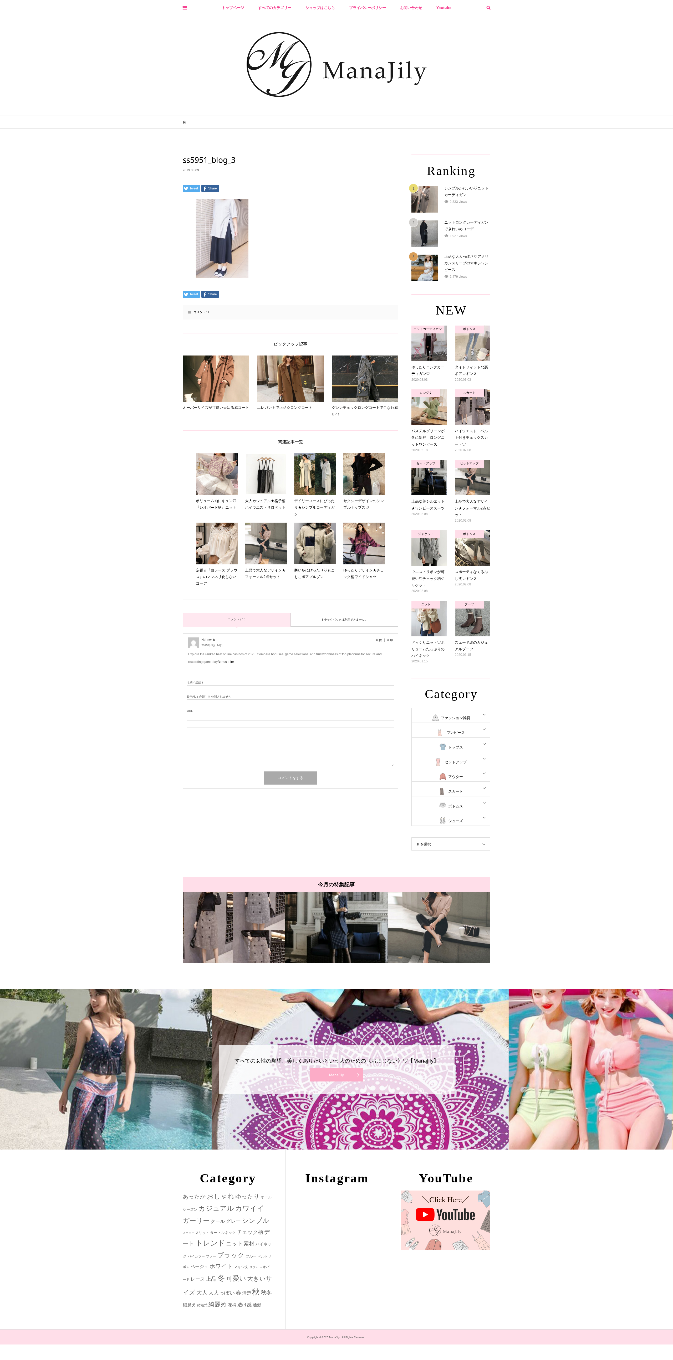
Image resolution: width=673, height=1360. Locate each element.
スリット (202, 1233)
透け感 (244, 1304)
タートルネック (223, 1232)
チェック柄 (250, 1232)
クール (218, 1221)
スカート (455, 791)
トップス (455, 747)
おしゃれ (220, 1196)
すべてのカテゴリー (274, 8)
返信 (379, 640)
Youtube (443, 8)
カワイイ (249, 1208)
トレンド (210, 1243)
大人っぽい (221, 1293)
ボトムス (455, 806)
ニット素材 (240, 1243)
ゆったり (247, 1196)
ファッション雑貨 (455, 718)
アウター (455, 777)
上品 (211, 1279)
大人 (201, 1293)
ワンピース (455, 732)
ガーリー (196, 1220)
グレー (233, 1221)
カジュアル (216, 1208)
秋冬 (266, 1293)
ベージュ (199, 1266)
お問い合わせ (411, 8)
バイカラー (196, 1256)
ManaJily (336, 1075)
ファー (211, 1256)
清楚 (246, 1293)
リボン (253, 1267)
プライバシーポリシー (367, 8)
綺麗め (217, 1304)
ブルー (251, 1256)
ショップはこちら (320, 8)
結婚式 (202, 1305)
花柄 (232, 1304)
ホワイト (221, 1266)
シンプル (255, 1220)
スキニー (188, 1232)
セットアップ (456, 762)
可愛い (236, 1278)
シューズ (455, 821)
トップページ (233, 8)
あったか (194, 1196)
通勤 (257, 1304)
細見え (189, 1304)
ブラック (230, 1255)
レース (198, 1279)
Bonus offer (226, 662)
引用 (390, 640)
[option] (197, 927)
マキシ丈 (241, 1267)
